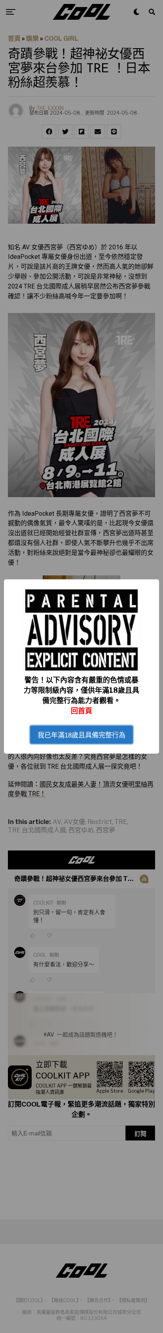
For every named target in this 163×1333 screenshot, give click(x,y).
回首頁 (81, 711)
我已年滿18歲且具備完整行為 (81, 735)
